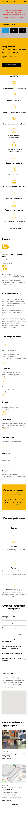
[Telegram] (5, 30)
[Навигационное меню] (25, 1)
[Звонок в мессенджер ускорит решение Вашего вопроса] (14, 30)
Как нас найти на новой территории (12, 789)
